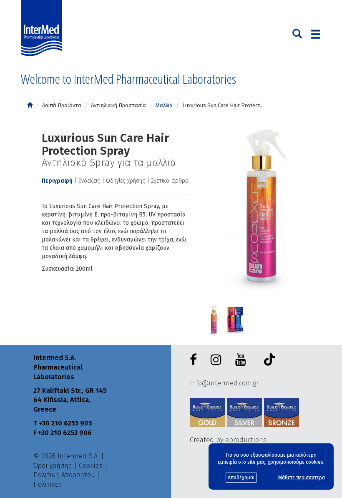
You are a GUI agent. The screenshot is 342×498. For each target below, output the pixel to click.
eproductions (246, 440)
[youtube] (242, 360)
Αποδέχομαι (241, 477)
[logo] (43, 28)
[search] (297, 33)
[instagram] (218, 360)
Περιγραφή (57, 180)
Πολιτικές (47, 484)
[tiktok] (267, 361)
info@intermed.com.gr (224, 383)
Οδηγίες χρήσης (125, 180)
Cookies (91, 466)
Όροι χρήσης (52, 466)
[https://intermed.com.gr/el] (30, 105)
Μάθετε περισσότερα (301, 477)
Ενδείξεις (89, 180)
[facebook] (195, 360)
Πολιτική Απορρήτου (64, 475)
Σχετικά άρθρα (170, 180)
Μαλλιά (164, 105)
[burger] (315, 34)
